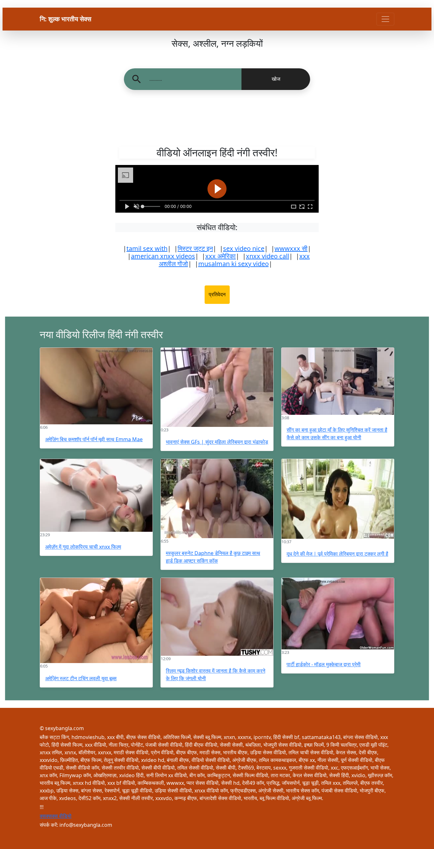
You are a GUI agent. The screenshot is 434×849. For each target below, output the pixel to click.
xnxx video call (267, 256)
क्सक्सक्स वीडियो (55, 815)
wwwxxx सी (291, 248)
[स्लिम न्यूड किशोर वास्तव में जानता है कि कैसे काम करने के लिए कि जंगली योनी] (217, 617)
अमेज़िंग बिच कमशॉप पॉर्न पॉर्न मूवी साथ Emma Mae (94, 439)
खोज (276, 79)
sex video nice (243, 248)
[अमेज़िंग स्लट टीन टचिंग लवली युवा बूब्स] (96, 620)
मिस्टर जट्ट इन (195, 248)
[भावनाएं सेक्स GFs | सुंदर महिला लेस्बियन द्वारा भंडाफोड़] (217, 387)
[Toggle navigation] (385, 19)
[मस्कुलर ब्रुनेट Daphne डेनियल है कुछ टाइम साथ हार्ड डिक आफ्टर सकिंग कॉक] (217, 498)
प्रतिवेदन (217, 294)
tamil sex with (146, 248)
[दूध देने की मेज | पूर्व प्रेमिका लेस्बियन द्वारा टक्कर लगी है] (337, 499)
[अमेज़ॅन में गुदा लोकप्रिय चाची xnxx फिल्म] (96, 495)
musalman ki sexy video (233, 263)
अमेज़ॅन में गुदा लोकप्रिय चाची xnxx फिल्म (83, 546)
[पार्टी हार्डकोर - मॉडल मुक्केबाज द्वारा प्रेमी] (337, 613)
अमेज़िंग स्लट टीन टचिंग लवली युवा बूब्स (81, 678)
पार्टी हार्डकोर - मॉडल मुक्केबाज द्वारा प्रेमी (324, 664)
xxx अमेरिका (220, 256)
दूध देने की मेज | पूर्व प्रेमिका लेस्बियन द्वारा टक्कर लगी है (337, 553)
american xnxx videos (163, 256)
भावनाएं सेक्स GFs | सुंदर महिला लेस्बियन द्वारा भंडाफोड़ (217, 441)
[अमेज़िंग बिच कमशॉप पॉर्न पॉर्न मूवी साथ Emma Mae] (96, 386)
